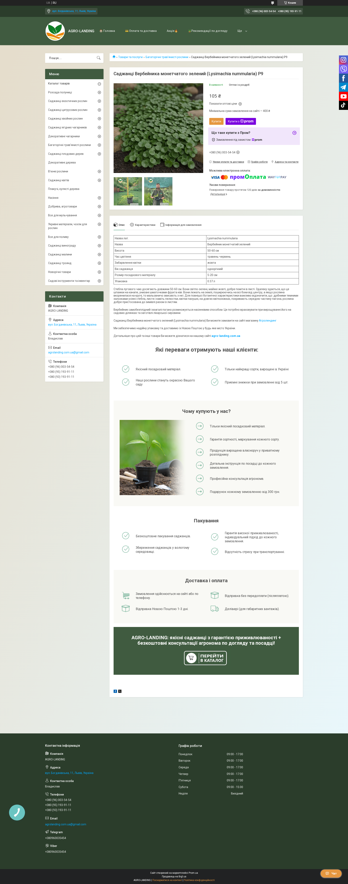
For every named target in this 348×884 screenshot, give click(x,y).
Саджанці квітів (58, 180)
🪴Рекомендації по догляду (207, 30)
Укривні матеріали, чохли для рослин (67, 226)
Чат (334, 873)
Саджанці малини (60, 254)
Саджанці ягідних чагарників (67, 127)
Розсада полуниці (60, 92)
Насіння (53, 197)
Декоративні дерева (62, 162)
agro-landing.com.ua (226, 335)
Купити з (233, 121)
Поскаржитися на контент (167, 880)
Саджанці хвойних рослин (65, 118)
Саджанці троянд (59, 263)
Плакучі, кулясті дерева (63, 189)
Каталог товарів (59, 83)
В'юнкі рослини (58, 171)
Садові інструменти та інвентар (69, 280)
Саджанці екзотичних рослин (67, 101)
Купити (216, 121)
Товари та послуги (130, 57)
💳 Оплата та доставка (141, 30)
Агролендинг (268, 320)
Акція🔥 (172, 30)
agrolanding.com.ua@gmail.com (68, 352)
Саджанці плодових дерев (66, 153)
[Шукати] (99, 58)
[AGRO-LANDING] (55, 31)
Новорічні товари (59, 272)
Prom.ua (193, 873)
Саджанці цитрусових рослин (67, 109)
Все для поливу (58, 236)
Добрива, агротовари (62, 206)
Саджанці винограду (62, 245)
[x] (119, 691)
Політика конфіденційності (199, 880)
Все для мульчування (62, 215)
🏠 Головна (107, 30)
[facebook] (115, 691)
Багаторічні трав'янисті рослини (167, 57)
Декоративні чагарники (64, 136)
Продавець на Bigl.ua (174, 876)
